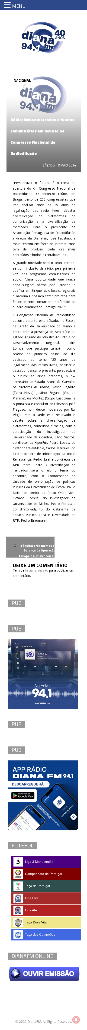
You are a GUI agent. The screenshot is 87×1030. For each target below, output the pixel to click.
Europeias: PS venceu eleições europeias (49, 555)
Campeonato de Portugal (43, 874)
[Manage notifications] (76, 1019)
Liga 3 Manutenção (39, 862)
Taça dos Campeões (40, 934)
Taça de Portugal (37, 886)
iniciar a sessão (36, 570)
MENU (19, 6)
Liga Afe (31, 910)
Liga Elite (32, 898)
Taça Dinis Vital (36, 922)
